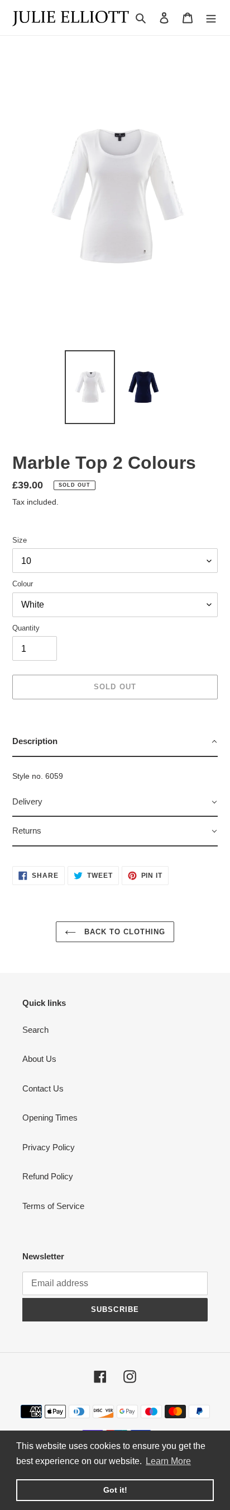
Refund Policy (47, 1176)
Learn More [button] (168, 1461)
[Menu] (211, 18)
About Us (39, 1059)
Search (35, 1029)
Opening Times (50, 1117)
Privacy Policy (48, 1147)
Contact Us (43, 1088)
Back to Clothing (124, 932)
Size (19, 540)
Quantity (26, 628)
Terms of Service (53, 1206)
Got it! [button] (115, 1489)
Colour (22, 584)
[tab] (115, 742)
